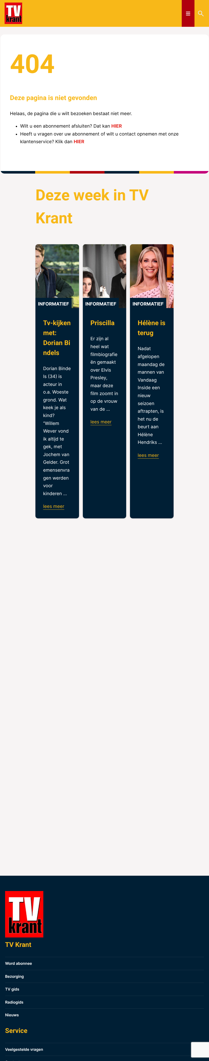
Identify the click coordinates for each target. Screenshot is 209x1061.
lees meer (53, 506)
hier (116, 126)
